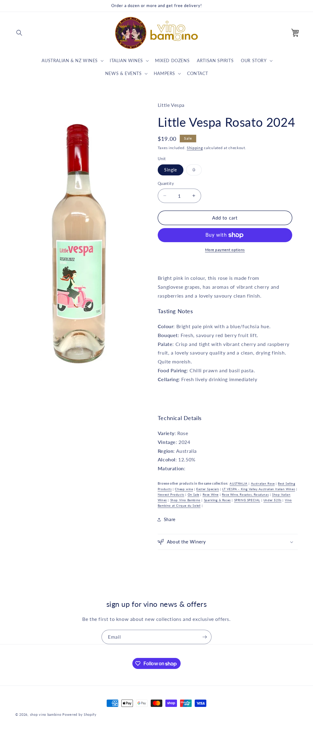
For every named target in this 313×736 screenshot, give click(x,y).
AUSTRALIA (238, 483)
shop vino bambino (45, 714)
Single (170, 169)
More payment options (225, 249)
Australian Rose (263, 483)
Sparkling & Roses (217, 500)
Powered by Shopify (79, 714)
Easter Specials (207, 489)
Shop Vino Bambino (185, 500)
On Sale (193, 494)
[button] (19, 33)
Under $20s (272, 500)
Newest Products (171, 494)
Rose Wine (211, 494)
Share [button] (169, 519)
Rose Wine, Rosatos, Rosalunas (245, 494)
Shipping (195, 147)
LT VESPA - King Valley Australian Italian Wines (258, 489)
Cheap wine (184, 489)
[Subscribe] (204, 637)
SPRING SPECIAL (247, 500)
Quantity (166, 183)
